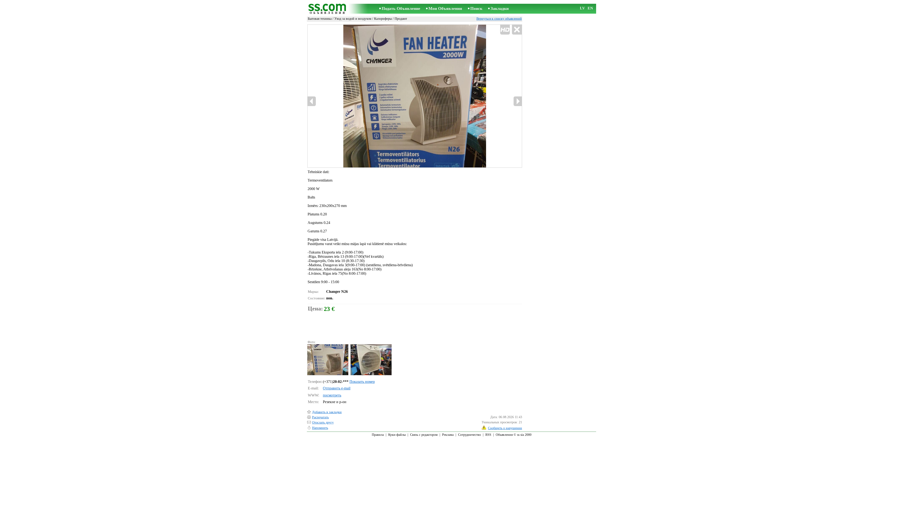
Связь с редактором (424, 435)
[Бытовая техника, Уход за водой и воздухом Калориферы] (327, 359)
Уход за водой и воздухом (352, 18)
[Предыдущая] (357, 96)
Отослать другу (323, 422)
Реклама (448, 435)
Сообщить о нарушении (505, 428)
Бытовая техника (320, 18)
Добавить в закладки (327, 412)
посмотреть (332, 395)
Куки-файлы (397, 435)
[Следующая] (517, 101)
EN (590, 8)
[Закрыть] (517, 30)
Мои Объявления (445, 8)
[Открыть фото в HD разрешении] (415, 96)
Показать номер (362, 382)
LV (582, 8)
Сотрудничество (469, 435)
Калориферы (383, 18)
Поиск (476, 8)
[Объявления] (328, 9)
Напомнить (320, 428)
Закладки (500, 8)
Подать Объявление (401, 8)
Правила (378, 435)
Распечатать (320, 417)
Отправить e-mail (336, 388)
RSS (488, 435)
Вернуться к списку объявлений (499, 18)
